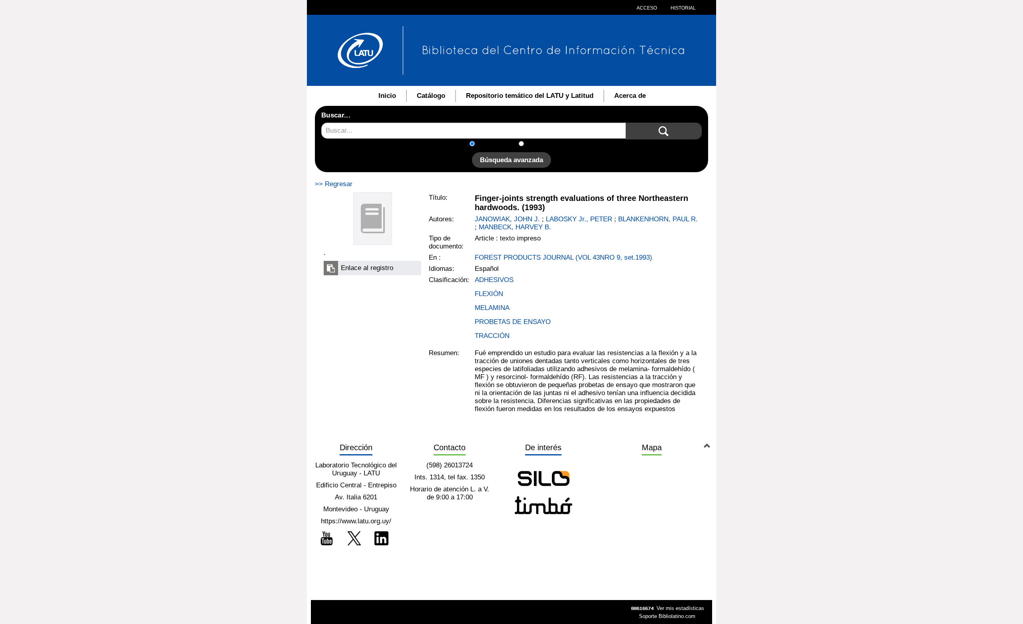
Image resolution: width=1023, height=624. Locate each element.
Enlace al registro (367, 268)
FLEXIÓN (489, 294)
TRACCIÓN (492, 336)
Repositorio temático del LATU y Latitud (529, 95)
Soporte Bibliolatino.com (667, 616)
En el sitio (543, 144)
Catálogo (431, 95)
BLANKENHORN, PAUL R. (658, 219)
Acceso (647, 8)
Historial (682, 8)
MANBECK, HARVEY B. (515, 227)
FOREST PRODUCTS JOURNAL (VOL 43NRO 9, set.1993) (563, 257)
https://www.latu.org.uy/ (356, 521)
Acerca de (630, 95)
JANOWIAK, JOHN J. (507, 219)
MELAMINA (492, 308)
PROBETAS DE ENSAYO (513, 322)
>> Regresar (333, 184)
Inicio (387, 95)
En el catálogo (499, 144)
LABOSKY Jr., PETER (579, 219)
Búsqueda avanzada (511, 160)
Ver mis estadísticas (680, 608)
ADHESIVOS (494, 280)
